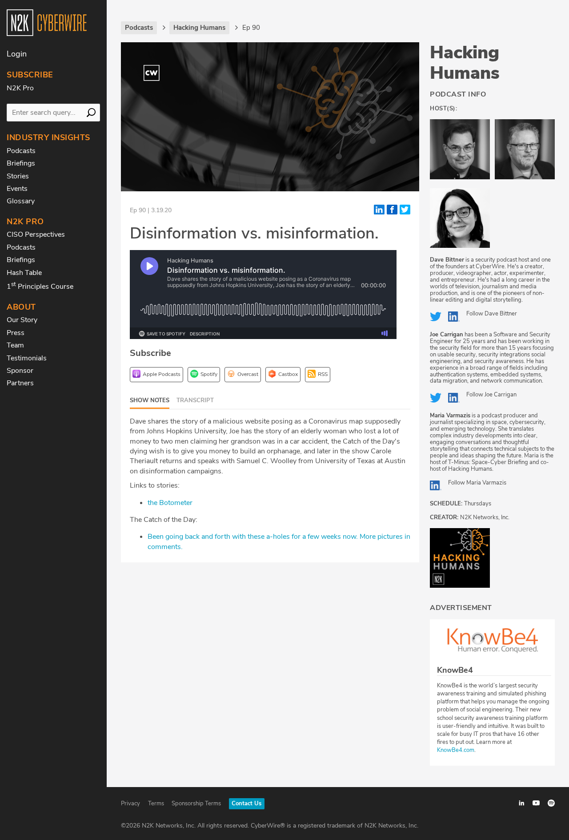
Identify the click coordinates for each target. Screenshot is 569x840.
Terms (156, 804)
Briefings (21, 163)
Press (15, 333)
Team (15, 345)
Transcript (195, 400)
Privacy (130, 804)
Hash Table (24, 273)
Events (17, 189)
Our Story (22, 320)
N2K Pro (20, 88)
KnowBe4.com (455, 750)
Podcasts (21, 151)
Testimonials (27, 358)
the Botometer (170, 503)
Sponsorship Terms (196, 804)
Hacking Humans (465, 62)
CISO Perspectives (36, 234)
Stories (18, 176)
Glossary (21, 201)
